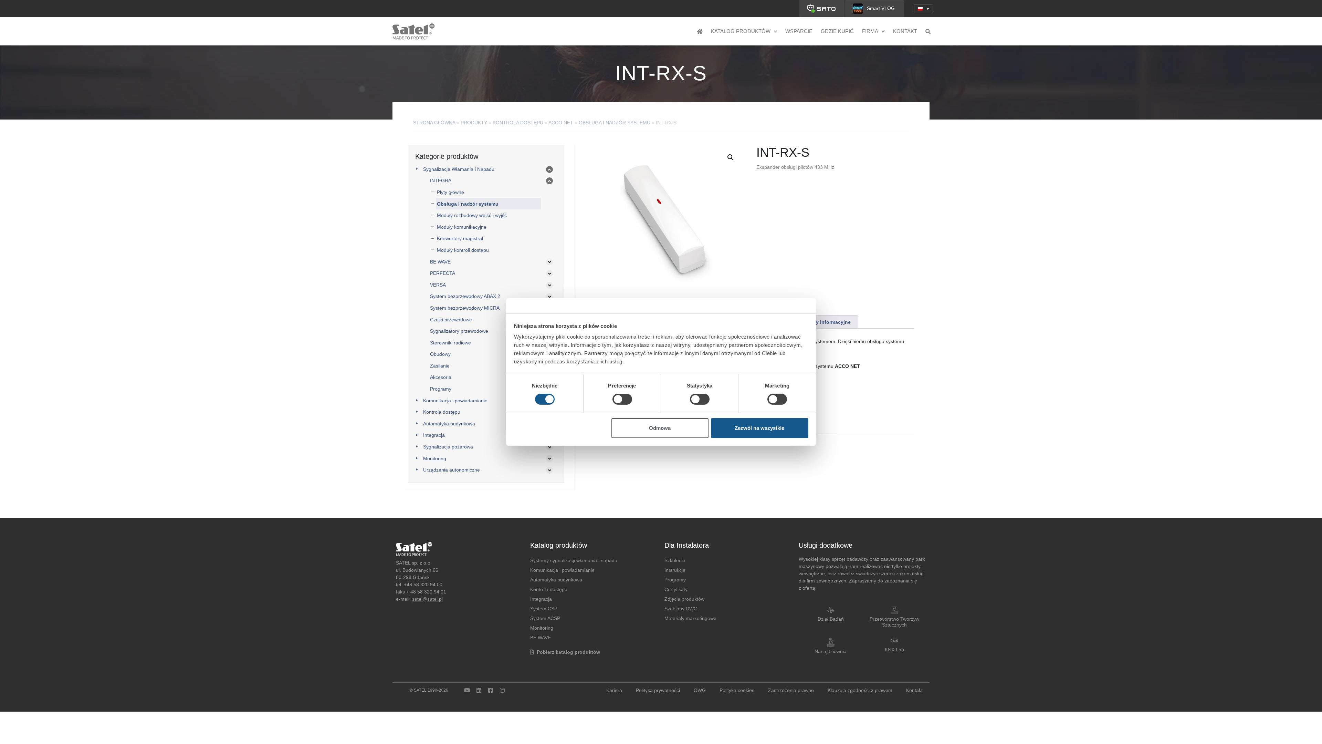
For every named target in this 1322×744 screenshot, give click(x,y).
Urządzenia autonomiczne (451, 470)
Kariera (614, 690)
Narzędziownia (831, 651)
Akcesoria (440, 377)
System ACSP (545, 618)
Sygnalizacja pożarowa (448, 447)
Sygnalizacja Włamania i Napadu (458, 169)
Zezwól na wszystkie (759, 428)
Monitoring (434, 458)
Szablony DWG (680, 608)
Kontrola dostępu (518, 122)
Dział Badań (831, 619)
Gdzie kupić (837, 31)
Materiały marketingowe (690, 618)
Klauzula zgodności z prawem (860, 690)
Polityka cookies (737, 690)
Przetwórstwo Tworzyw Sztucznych (894, 622)
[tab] (823, 322)
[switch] (622, 399)
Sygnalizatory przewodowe (459, 331)
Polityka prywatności (658, 690)
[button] (923, 8)
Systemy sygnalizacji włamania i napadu (573, 560)
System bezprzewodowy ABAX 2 (465, 296)
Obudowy (440, 354)
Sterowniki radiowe (450, 342)
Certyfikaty (676, 589)
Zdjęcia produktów (684, 599)
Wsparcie (798, 31)
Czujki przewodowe (451, 319)
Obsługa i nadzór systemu (614, 122)
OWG (700, 690)
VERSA (438, 285)
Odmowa (660, 428)
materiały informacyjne (824, 322)
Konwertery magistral (460, 238)
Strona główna (434, 122)
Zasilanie (440, 366)
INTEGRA (440, 180)
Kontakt (905, 31)
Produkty (474, 122)
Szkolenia (674, 560)
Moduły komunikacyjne (461, 227)
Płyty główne (450, 192)
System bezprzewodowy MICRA (465, 308)
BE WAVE (440, 262)
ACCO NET (560, 122)
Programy (440, 389)
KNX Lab (894, 649)
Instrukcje (674, 570)
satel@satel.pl (427, 599)
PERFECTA (442, 273)
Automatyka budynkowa (449, 423)
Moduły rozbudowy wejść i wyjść (472, 215)
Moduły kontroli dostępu (463, 250)
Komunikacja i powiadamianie (455, 400)
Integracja (434, 435)
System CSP (543, 608)
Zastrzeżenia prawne (791, 690)
